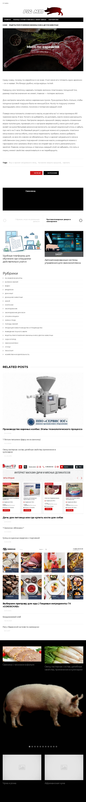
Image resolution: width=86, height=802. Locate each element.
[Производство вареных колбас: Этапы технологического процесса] (43, 399)
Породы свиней (11, 324)
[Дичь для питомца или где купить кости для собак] (43, 487)
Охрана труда (10, 320)
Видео (7, 286)
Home (5, 25)
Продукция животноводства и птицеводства (23, 328)
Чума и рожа (9, 783)
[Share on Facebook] (30, 181)
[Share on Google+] (43, 181)
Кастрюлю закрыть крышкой (49, 163)
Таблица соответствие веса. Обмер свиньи (29, 19)
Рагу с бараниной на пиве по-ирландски (21, 627)
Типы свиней (18, 720)
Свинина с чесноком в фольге (18, 664)
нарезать (66, 163)
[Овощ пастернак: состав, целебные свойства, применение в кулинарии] (64, 654)
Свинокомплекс (11, 343)
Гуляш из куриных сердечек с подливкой (21, 538)
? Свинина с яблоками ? (13, 528)
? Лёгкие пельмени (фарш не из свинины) (22, 440)
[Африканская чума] (64, 767)
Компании (9, 305)
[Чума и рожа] (22, 767)
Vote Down (52, 173)
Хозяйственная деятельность (17, 354)
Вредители (9, 289)
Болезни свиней (11, 282)
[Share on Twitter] (36, 181)
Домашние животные (14, 297)
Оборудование (11, 308)
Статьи (7, 347)
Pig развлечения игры (13, 278)
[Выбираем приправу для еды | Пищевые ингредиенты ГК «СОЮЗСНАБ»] (43, 573)
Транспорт (9, 351)
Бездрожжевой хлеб (12, 617)
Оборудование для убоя (15, 312)
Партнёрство (53, 19)
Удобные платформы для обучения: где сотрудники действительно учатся (17, 258)
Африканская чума (55, 783)
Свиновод (30, 191)
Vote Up (37, 173)
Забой (7, 301)
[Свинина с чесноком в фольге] (22, 654)
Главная (7, 19)
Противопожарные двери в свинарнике (58, 220)
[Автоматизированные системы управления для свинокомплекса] (64, 244)
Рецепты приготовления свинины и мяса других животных (29, 335)
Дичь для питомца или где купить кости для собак (33, 517)
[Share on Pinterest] (49, 181)
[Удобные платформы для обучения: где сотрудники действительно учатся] (22, 242)
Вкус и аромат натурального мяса (22, 163)
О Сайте (5, 3)
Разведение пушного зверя (16, 331)
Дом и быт (9, 293)
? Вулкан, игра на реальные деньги (27, 220)
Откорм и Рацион (12, 316)
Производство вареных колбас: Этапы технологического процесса (42, 429)
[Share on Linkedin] (55, 181)
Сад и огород (10, 339)
